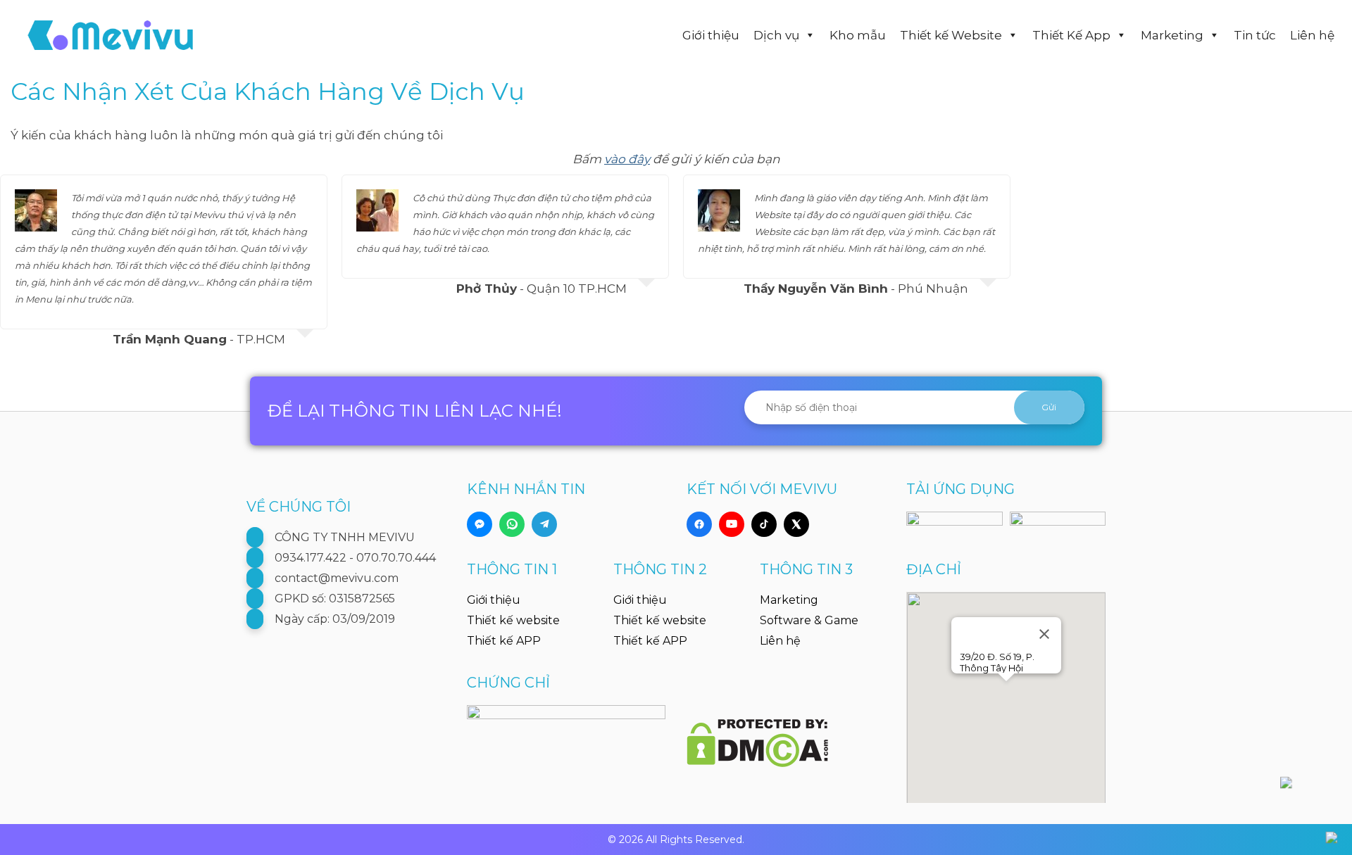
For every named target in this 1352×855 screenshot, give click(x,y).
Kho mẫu (858, 35)
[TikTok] (764, 524)
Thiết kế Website (951, 35)
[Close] (1044, 634)
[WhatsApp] (512, 524)
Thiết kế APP (504, 640)
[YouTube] (731, 524)
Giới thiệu (710, 35)
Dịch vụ (776, 35)
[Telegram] (544, 524)
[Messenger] (479, 524)
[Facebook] (699, 524)
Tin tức (1255, 35)
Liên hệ (1312, 35)
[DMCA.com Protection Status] (757, 735)
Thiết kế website (513, 620)
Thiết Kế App (1071, 35)
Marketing (1172, 35)
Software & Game (809, 620)
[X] (796, 524)
